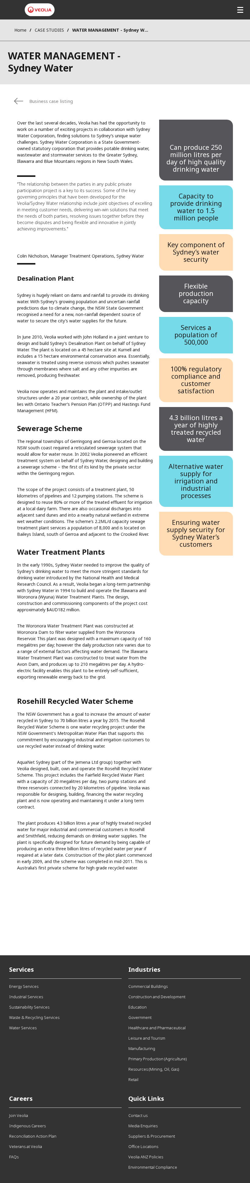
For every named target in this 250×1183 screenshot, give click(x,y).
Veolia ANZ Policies (145, 1157)
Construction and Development (156, 996)
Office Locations (143, 1146)
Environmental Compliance (152, 1167)
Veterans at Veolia (25, 1146)
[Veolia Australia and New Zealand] (40, 10)
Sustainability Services (29, 1007)
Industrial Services (26, 996)
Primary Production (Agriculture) (157, 1059)
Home (20, 30)
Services (21, 969)
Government (140, 1017)
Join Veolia (18, 1115)
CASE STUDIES (49, 30)
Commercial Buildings (148, 986)
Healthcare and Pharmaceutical (157, 1027)
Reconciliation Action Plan (32, 1136)
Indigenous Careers (27, 1126)
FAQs (14, 1157)
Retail (133, 1079)
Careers (21, 1098)
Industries (144, 969)
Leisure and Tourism (146, 1038)
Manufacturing (141, 1048)
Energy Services (23, 986)
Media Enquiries (143, 1126)
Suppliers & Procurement (151, 1136)
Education (137, 1007)
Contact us (138, 1115)
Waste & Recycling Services (34, 1017)
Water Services (23, 1027)
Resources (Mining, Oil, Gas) (153, 1069)
